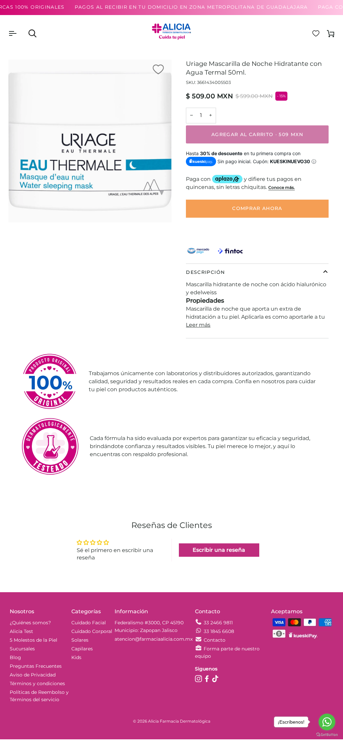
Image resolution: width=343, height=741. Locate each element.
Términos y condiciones (37, 683)
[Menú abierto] (18, 33)
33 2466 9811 (218, 623)
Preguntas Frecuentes (36, 666)
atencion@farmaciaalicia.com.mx (154, 639)
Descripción (205, 272)
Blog (15, 657)
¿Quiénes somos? (30, 623)
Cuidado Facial (88, 623)
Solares (79, 640)
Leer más (198, 325)
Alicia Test (21, 631)
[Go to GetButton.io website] (327, 734)
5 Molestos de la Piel (33, 640)
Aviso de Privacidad (33, 675)
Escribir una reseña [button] (219, 550)
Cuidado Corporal (91, 631)
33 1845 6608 (219, 631)
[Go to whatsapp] (327, 722)
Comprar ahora (257, 208)
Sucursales (22, 649)
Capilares (82, 649)
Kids (76, 657)
